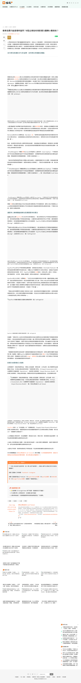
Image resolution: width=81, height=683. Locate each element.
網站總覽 (64, 676)
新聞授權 (28, 676)
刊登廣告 (17, 676)
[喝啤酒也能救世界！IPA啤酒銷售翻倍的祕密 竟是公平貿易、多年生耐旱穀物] (50, 539)
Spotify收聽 (45, 477)
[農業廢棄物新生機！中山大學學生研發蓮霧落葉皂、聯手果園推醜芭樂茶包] (31, 594)
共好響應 (50, 7)
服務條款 (34, 676)
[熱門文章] (77, 624)
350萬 (36, 272)
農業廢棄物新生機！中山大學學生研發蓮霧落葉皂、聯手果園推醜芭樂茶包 (30, 602)
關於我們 (58, 676)
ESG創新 (22, 7)
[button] (77, 2)
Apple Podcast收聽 (33, 477)
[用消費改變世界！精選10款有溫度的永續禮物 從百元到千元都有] (11, 539)
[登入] (75, 2)
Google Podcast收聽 (19, 479)
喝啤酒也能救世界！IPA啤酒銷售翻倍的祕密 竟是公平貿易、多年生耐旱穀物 (49, 547)
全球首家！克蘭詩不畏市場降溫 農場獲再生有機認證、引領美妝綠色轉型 (30, 547)
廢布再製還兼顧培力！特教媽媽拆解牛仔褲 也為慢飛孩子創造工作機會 (49, 585)
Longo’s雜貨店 (31, 356)
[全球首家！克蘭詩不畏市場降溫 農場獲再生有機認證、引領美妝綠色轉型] (31, 539)
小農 (21, 501)
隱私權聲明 (42, 676)
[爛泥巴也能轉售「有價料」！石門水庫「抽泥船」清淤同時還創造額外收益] (11, 577)
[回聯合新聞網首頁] (4, 2)
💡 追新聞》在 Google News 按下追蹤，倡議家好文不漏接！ (27, 490)
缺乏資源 (37, 126)
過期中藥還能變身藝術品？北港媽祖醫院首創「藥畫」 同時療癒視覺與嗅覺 (11, 602)
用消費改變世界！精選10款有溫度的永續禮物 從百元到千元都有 (11, 547)
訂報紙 (53, 676)
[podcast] (71, 2)
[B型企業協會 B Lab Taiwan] (11, 508)
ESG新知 (29, 7)
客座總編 (5, 7)
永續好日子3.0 (14, 7)
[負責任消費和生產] (9, 37)
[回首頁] (7, 2)
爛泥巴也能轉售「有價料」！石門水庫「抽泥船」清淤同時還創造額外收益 (11, 585)
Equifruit (19, 217)
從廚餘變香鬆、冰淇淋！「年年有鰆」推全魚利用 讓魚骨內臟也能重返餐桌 (30, 585)
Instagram (32, 472)
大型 (11, 204)
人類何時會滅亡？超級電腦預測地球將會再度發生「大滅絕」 (27, 495)
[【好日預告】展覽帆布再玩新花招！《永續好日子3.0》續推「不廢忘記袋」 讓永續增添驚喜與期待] (50, 594)
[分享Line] (4, 40)
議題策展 (57, 7)
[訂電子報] (73, 2)
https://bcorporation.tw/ (30, 514)
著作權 (38, 676)
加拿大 (15, 501)
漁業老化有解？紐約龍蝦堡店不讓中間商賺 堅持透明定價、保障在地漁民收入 (11, 563)
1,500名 (16, 79)
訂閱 (51, 674)
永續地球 (43, 7)
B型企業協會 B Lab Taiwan (14, 33)
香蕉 (10, 501)
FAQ (21, 676)
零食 (26, 501)
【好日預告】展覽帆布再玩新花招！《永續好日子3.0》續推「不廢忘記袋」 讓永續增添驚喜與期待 (49, 602)
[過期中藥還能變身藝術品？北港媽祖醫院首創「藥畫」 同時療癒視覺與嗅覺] (11, 594)
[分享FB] (4, 37)
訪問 (23, 152)
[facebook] (67, 2)
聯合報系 (48, 676)
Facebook (25, 472)
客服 (24, 676)
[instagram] (69, 2)
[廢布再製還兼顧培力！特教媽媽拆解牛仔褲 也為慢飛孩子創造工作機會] (50, 577)
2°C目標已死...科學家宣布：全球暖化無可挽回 (23, 493)
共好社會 (36, 7)
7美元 (43, 354)
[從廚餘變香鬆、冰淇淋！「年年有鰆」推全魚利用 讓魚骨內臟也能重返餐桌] (31, 577)
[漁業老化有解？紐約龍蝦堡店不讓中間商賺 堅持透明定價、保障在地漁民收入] (11, 556)
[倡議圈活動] (77, 646)
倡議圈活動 (65, 7)
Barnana (17, 77)
